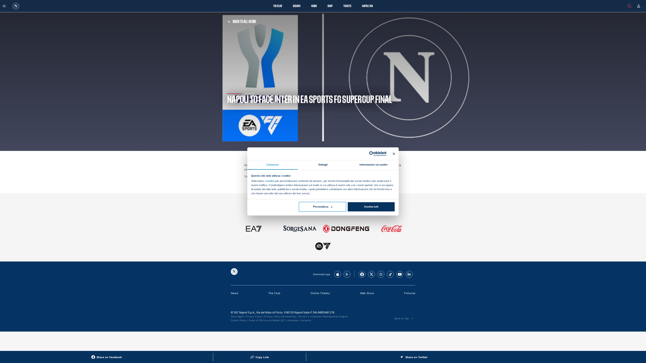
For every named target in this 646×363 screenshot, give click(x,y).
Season (296, 6)
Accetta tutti (371, 206)
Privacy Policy (254, 316)
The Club (274, 293)
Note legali (237, 316)
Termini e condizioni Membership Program (323, 316)
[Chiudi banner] (394, 153)
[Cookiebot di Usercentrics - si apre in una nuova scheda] (371, 153)
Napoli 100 (367, 6)
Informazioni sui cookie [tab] (373, 164)
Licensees (292, 320)
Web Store (367, 293)
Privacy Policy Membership (280, 316)
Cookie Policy (239, 320)
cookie (270, 180)
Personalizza (320, 206)
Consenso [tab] (272, 164)
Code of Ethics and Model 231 (266, 320)
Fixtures (409, 293)
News (234, 293)
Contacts (305, 320)
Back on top (401, 318)
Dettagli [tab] (323, 164)
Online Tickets (320, 293)
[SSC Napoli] (15, 6)
